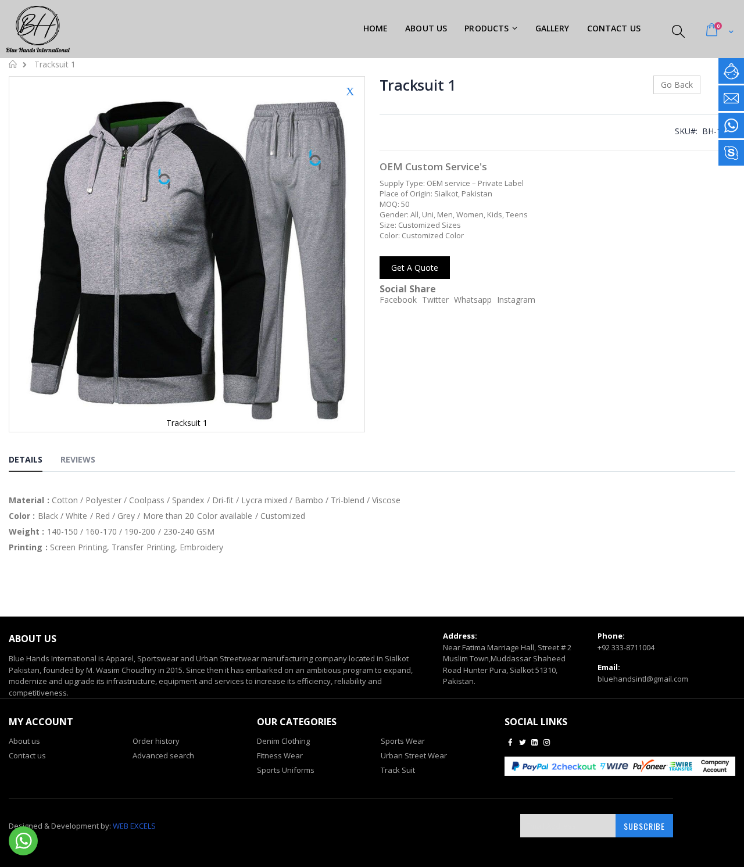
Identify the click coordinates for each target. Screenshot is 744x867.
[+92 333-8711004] (731, 125)
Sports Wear (403, 741)
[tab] (34, 461)
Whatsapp (473, 299)
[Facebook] (510, 742)
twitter (435, 299)
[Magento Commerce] (38, 29)
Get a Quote (414, 267)
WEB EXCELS (134, 826)
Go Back (677, 84)
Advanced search (163, 755)
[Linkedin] (535, 742)
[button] (349, 100)
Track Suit (398, 770)
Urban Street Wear (414, 755)
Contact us (27, 755)
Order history (156, 741)
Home (13, 64)
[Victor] (731, 153)
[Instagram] (547, 742)
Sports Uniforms (285, 770)
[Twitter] (522, 742)
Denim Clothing (283, 741)
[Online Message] (731, 71)
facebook (398, 299)
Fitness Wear (280, 755)
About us (24, 741)
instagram (516, 299)
